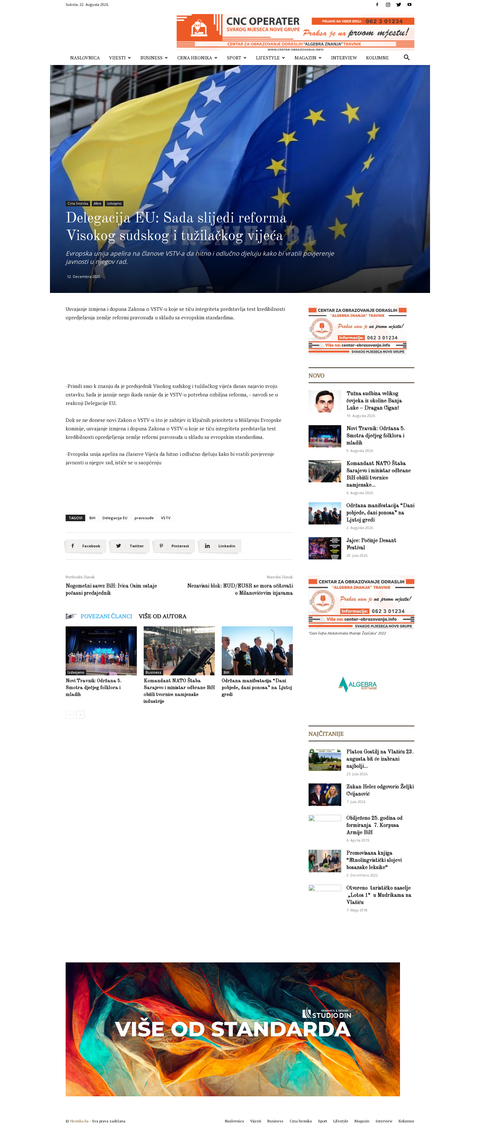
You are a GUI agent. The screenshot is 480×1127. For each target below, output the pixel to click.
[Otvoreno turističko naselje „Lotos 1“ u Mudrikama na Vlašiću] (325, 895)
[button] (406, 58)
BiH (92, 517)
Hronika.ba (79, 1121)
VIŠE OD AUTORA (162, 616)
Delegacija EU (115, 517)
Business (151, 58)
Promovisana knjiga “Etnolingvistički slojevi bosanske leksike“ (374, 860)
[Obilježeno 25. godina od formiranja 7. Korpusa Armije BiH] (325, 826)
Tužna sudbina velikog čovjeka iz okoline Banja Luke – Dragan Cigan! (374, 401)
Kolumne (377, 58)
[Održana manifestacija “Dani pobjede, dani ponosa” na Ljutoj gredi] (257, 650)
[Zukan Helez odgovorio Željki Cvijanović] (325, 794)
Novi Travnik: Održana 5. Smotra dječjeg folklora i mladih (93, 688)
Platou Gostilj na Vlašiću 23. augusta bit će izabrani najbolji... (379, 759)
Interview (344, 58)
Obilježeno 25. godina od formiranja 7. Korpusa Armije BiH (374, 825)
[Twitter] (399, 4)
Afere (97, 203)
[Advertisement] (184, 345)
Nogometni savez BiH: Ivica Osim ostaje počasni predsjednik (111, 590)
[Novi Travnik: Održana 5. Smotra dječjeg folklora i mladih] (101, 650)
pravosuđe (144, 517)
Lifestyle (268, 58)
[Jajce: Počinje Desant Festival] (325, 548)
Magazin (305, 58)
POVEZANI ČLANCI (106, 616)
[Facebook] (377, 4)
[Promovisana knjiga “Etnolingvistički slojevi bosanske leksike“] (325, 861)
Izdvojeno (114, 203)
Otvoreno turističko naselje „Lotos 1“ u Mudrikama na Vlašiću (378, 895)
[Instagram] (388, 4)
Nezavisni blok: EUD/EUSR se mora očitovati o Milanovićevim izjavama (240, 590)
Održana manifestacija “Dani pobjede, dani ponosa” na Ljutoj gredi (257, 688)
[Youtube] (409, 4)
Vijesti (117, 58)
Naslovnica (85, 58)
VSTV (165, 517)
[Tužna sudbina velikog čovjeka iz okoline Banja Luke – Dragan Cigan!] (325, 401)
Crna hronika (194, 58)
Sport (234, 58)
